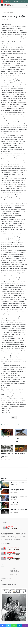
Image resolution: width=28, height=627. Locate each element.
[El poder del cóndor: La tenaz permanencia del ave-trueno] (21, 432)
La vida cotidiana (6, 437)
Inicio (3, 12)
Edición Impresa (9, 12)
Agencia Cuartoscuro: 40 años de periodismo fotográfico (7, 456)
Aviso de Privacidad (6, 578)
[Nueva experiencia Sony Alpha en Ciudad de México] (5, 491)
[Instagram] (15, 574)
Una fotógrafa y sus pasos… (20, 454)
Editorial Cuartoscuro (8, 19)
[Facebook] (11, 574)
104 (14, 417)
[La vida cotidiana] (7, 432)
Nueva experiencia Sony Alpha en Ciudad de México (18, 490)
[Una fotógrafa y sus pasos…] (21, 448)
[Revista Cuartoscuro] (10, 5)
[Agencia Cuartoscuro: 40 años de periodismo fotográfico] (7, 448)
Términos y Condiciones (7, 580)
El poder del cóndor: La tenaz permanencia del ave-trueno (21, 439)
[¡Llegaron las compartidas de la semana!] (5, 485)
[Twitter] (13, 574)
